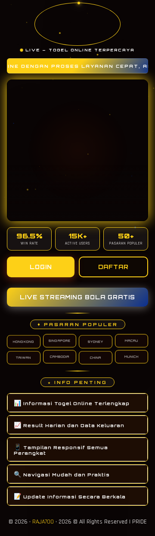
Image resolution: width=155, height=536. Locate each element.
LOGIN (41, 266)
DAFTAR (113, 266)
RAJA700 (43, 522)
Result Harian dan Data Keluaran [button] (69, 424)
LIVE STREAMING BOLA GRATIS (77, 297)
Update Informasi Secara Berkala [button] (70, 496)
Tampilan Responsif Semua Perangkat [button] (61, 449)
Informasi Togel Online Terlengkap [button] (72, 402)
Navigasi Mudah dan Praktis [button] (62, 474)
